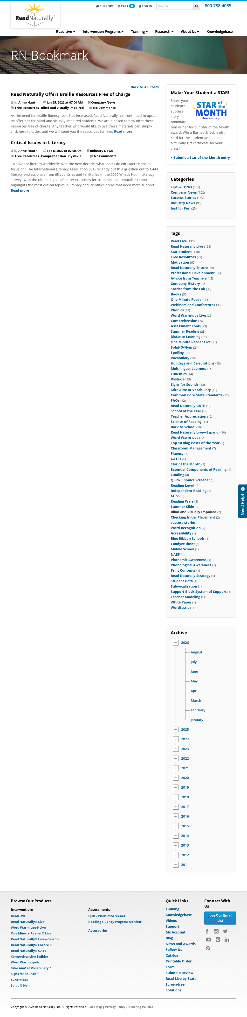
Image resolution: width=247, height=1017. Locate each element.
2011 (185, 865)
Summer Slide (182, 506)
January (197, 720)
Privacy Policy (115, 1007)
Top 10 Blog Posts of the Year (195, 443)
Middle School (182, 549)
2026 (185, 642)
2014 (185, 836)
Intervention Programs (101, 31)
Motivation (180, 262)
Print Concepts (183, 570)
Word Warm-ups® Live (28, 927)
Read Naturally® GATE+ (29, 950)
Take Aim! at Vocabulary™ (31, 968)
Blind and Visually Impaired (62, 107)
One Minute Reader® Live (31, 933)
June (194, 671)
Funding (177, 474)
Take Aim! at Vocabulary (191, 389)
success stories (183, 522)
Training (137, 31)
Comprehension (53, 156)
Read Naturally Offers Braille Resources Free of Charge (70, 94)
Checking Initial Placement (193, 517)
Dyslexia (75, 156)
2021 (185, 768)
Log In (146, 6)
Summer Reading (185, 331)
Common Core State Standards (196, 395)
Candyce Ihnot (183, 543)
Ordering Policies (140, 1007)
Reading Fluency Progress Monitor (115, 921)
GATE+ (176, 458)
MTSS (175, 496)
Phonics (177, 310)
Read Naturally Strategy (190, 575)
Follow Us (174, 949)
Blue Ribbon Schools (188, 538)
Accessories (98, 930)
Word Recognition (186, 528)
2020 (185, 778)
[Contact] (242, 501)
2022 (185, 758)
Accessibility (181, 533)
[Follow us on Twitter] (225, 931)
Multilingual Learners (188, 368)
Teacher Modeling (185, 597)
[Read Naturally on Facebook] (208, 931)
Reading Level (182, 485)
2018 (185, 797)
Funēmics (179, 374)
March (196, 700)
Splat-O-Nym (181, 347)
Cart (127, 6)
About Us (188, 31)
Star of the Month (185, 464)
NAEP (175, 554)
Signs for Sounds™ (25, 974)
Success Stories (183, 197)
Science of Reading (186, 421)
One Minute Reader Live (191, 342)
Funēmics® (19, 979)
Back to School (183, 427)
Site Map (95, 1007)
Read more (123, 131)
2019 (185, 787)
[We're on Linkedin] (227, 939)
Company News (103, 102)
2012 (185, 855)
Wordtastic (180, 607)
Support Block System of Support (198, 591)
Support (106, 6)
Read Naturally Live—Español (195, 432)
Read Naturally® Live (27, 921)
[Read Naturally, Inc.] (35, 14)
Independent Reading (188, 490)
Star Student (181, 251)
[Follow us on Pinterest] (218, 939)
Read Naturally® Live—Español (35, 939)
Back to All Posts (145, 87)
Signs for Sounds (185, 384)
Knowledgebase (219, 31)
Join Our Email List (220, 918)
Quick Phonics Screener (190, 480)
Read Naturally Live (187, 246)
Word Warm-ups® (25, 962)
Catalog (172, 955)
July (194, 662)
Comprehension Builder (29, 956)
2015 (185, 826)
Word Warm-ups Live (188, 315)
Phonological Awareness (191, 565)
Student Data (182, 581)
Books (176, 294)
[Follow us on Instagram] (216, 931)
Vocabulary (180, 358)
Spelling (177, 352)
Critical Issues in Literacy (38, 142)
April (195, 691)
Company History (185, 283)
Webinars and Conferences (193, 304)
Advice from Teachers (189, 278)
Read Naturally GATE (188, 405)
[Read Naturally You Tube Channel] (208, 939)
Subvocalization (184, 586)
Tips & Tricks (181, 187)
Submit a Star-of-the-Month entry (202, 157)
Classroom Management (191, 448)
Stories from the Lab (188, 289)
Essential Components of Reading (198, 469)
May (194, 681)
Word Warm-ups (184, 437)
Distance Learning (185, 336)
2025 (185, 729)
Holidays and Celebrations (192, 363)
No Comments (104, 107)
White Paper (181, 602)
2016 (185, 816)
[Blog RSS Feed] (208, 948)
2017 (185, 807)
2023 (185, 749)
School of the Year (186, 411)
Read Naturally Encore (189, 267)
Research (162, 31)
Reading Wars (182, 501)
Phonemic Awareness (188, 559)
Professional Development (193, 273)
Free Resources (27, 107)
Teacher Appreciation (188, 416)
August (196, 652)
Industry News (101, 150)
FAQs (175, 400)
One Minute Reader (187, 299)
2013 (185, 845)
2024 (185, 739)
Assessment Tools (186, 326)
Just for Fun (180, 208)
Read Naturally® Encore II (31, 945)
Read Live (64, 31)
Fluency (177, 453)
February (198, 710)
